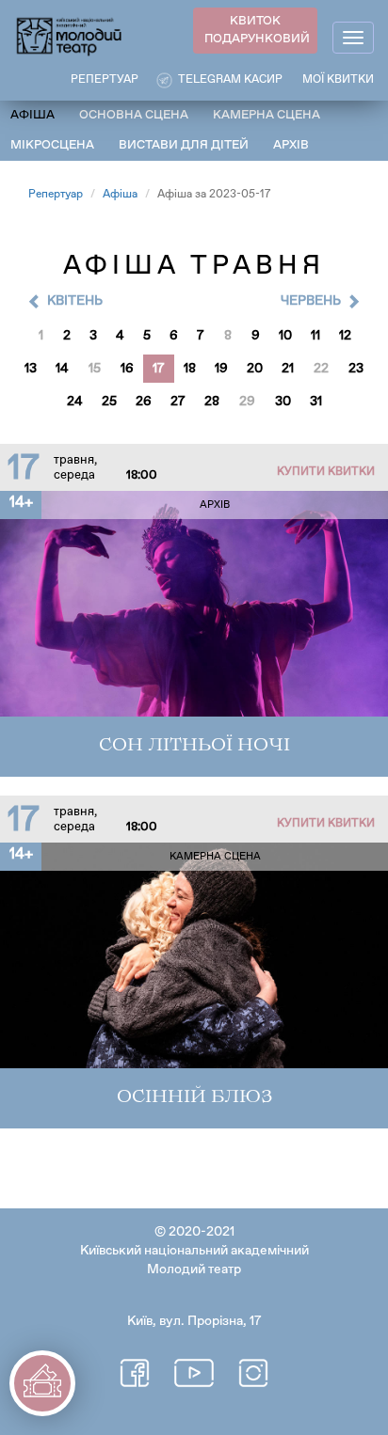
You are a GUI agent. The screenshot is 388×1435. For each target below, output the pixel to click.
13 (30, 368)
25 (109, 401)
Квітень (75, 301)
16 (127, 368)
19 (221, 368)
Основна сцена (133, 115)
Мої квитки (338, 80)
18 (190, 368)
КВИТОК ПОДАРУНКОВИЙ (257, 30)
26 (144, 401)
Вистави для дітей (184, 145)
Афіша (32, 115)
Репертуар (55, 194)
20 (255, 368)
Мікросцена (52, 145)
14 (62, 368)
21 (288, 368)
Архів (291, 145)
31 (316, 401)
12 (345, 335)
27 (178, 401)
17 (159, 368)
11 (315, 335)
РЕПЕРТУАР (104, 80)
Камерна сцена (266, 115)
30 (283, 401)
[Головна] (69, 35)
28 (211, 401)
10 (285, 335)
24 (75, 401)
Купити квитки (326, 472)
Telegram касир (230, 80)
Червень (311, 301)
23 (356, 368)
